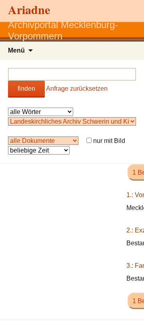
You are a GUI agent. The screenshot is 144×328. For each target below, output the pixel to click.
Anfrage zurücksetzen (77, 88)
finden (26, 88)
